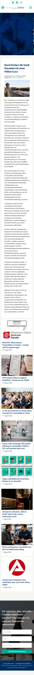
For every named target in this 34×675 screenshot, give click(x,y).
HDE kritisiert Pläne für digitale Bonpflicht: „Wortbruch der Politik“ (17, 363)
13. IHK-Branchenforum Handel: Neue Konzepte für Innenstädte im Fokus (17, 396)
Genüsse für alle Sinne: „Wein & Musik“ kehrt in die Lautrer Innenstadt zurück (17, 497)
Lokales (14, 77)
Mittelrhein (20, 77)
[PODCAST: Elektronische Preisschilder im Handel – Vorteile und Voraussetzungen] (17, 330)
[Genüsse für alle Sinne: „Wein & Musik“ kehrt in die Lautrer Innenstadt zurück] (17, 499)
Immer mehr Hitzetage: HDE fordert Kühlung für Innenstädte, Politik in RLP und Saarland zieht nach (17, 427)
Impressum (14, 665)
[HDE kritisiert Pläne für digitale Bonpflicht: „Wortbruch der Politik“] (17, 365)
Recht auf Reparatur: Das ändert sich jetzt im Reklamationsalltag (17, 532)
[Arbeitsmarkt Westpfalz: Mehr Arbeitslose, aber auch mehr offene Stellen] (17, 567)
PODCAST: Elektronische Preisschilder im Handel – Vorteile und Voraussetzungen (17, 327)
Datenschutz (6, 665)
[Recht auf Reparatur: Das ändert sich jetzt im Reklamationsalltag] (17, 534)
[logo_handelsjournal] (12, 6)
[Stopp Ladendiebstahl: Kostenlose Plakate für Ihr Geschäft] (17, 466)
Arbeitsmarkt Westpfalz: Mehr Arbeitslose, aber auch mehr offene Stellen (17, 564)
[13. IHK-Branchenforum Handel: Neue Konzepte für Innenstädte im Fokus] (17, 398)
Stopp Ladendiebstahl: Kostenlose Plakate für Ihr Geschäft (17, 464)
